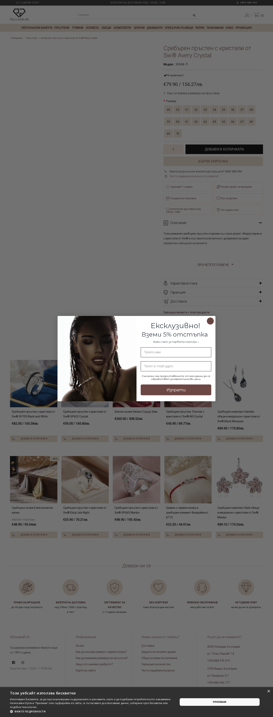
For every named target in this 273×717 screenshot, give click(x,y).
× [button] (268, 691)
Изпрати (176, 389)
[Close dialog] (210, 321)
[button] (91, 711)
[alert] (136, 702)
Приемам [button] (219, 702)
